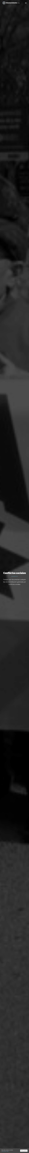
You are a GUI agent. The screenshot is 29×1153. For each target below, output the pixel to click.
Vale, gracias (24, 1150)
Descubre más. (5, 1151)
